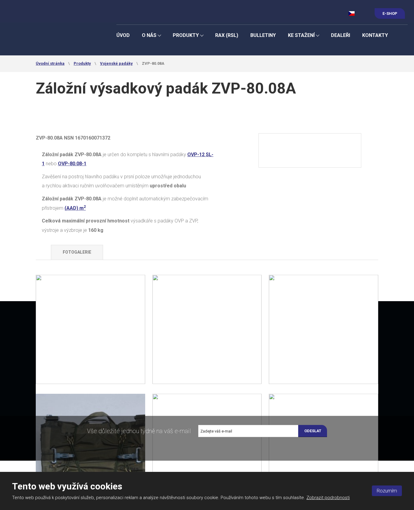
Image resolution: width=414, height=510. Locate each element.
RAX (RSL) (226, 35)
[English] (362, 13)
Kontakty (375, 35)
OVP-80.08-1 (72, 163)
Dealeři (340, 35)
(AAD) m (75, 208)
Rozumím (387, 491)
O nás (149, 35)
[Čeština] (352, 13)
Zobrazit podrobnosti (328, 497)
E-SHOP (389, 13)
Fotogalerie (77, 252)
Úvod (123, 35)
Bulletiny (263, 35)
